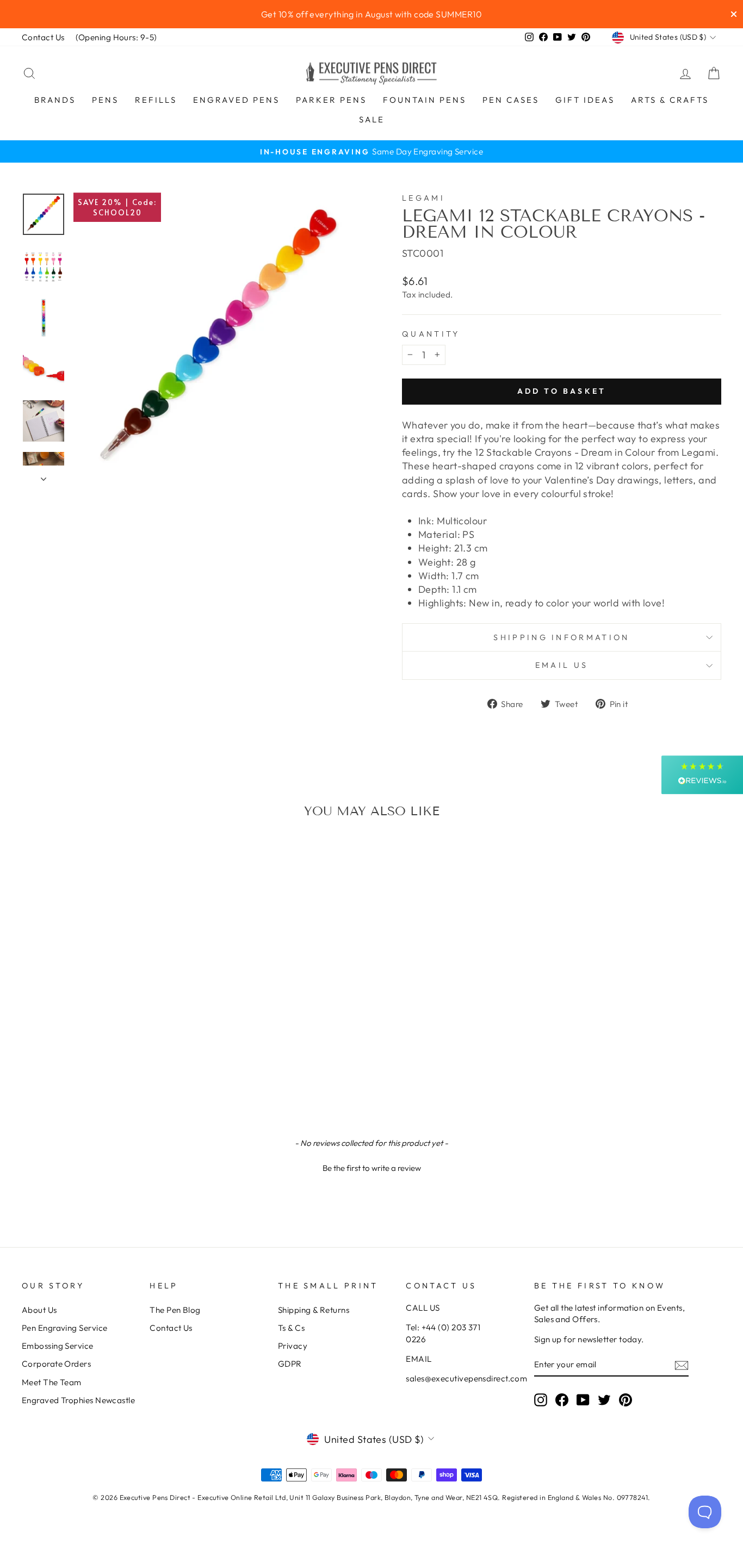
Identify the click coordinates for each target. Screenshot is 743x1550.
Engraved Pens (236, 100)
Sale (372, 119)
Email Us (562, 665)
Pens (105, 100)
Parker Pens (331, 100)
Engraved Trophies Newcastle (78, 1400)
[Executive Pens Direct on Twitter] (604, 1399)
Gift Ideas (585, 100)
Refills (156, 100)
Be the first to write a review (372, 1168)
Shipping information (561, 637)
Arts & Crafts (670, 100)
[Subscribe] (681, 1364)
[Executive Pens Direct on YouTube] (583, 1399)
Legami (423, 198)
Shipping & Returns (313, 1310)
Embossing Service (58, 1346)
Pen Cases (510, 100)
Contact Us (43, 37)
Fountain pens (424, 100)
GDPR (290, 1364)
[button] (371, 1167)
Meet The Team (52, 1382)
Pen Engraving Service (64, 1328)
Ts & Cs (291, 1328)
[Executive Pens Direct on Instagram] (540, 1399)
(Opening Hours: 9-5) (116, 37)
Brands (55, 100)
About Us (39, 1310)
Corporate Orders (56, 1364)
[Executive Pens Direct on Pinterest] (625, 1399)
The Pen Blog (175, 1310)
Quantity (431, 334)
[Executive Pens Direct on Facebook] (561, 1399)
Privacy (292, 1346)
